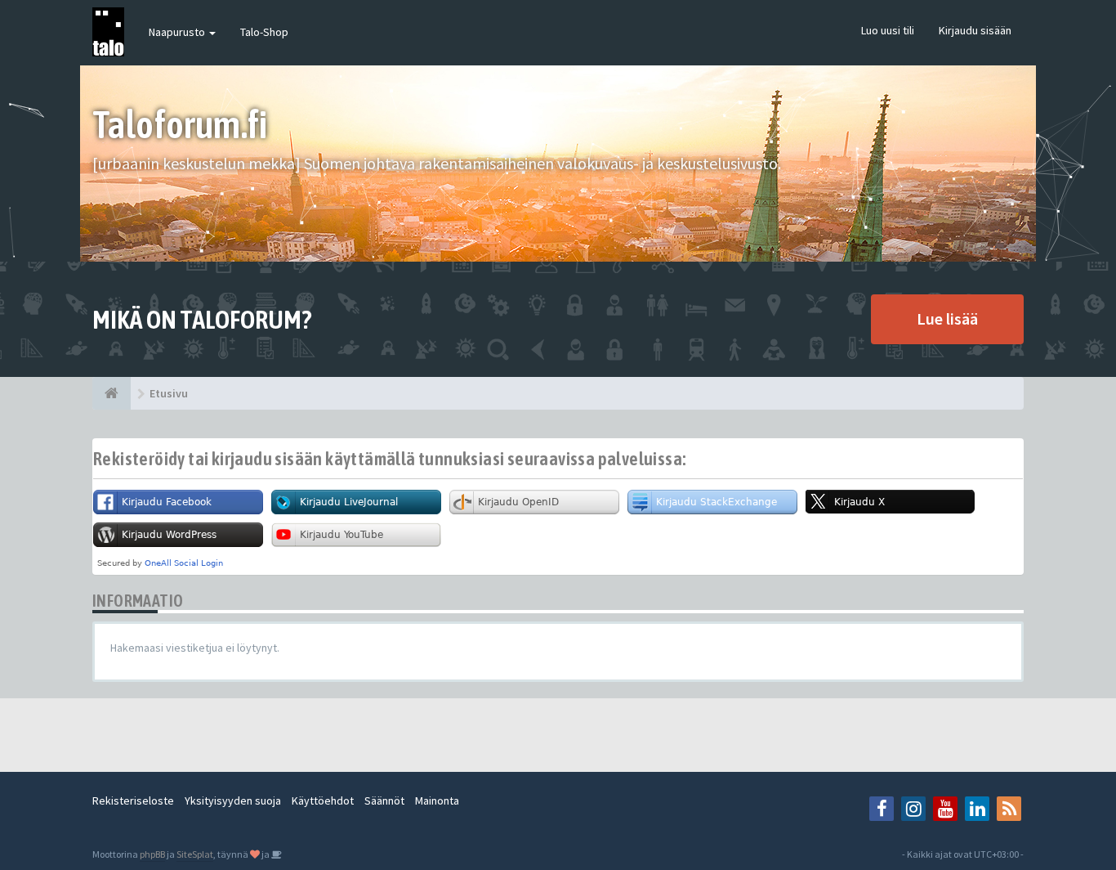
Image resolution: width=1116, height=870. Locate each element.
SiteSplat (194, 854)
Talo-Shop (264, 32)
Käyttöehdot (323, 800)
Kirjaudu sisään (975, 30)
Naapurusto (178, 32)
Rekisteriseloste (133, 800)
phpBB (152, 854)
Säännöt (384, 800)
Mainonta (437, 800)
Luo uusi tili (887, 30)
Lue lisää (947, 318)
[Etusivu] (111, 393)
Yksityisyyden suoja (233, 800)
